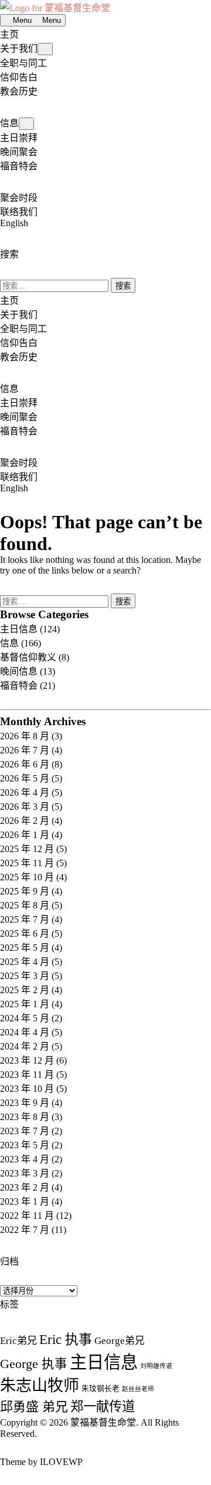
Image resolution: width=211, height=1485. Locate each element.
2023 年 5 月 (24, 1145)
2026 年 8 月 (24, 736)
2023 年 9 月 (24, 1103)
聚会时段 (19, 198)
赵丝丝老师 (138, 1389)
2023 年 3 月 (24, 1173)
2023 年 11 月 (27, 1075)
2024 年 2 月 (24, 1046)
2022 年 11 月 (27, 1216)
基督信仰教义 (28, 657)
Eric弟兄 (18, 1340)
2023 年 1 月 (24, 1201)
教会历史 (19, 91)
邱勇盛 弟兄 (34, 1406)
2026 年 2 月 (24, 821)
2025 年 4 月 (24, 962)
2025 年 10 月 (27, 877)
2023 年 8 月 (24, 1117)
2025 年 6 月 (24, 933)
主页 (9, 34)
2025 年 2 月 (24, 990)
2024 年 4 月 (24, 1032)
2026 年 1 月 (24, 835)
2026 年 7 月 (24, 750)
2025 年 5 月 (24, 948)
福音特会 (19, 166)
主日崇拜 (19, 138)
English (14, 223)
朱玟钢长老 (100, 1389)
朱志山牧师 (39, 1386)
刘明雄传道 (156, 1366)
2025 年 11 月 (27, 863)
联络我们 (19, 212)
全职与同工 (23, 63)
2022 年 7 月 (24, 1230)
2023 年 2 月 (24, 1187)
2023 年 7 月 (24, 1131)
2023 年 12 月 (27, 1060)
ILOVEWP (61, 1462)
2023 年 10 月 (27, 1089)
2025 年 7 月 (24, 919)
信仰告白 (19, 77)
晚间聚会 (19, 152)
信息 (9, 123)
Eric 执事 (65, 1339)
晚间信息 (19, 671)
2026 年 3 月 (24, 807)
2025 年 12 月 (27, 849)
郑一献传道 (102, 1406)
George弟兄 (119, 1340)
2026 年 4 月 (24, 792)
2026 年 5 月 (24, 778)
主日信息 (19, 629)
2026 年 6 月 (24, 764)
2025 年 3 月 (24, 976)
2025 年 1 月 (24, 1004)
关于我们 (19, 48)
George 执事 (33, 1364)
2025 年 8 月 (24, 905)
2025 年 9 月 (24, 891)
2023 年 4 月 (24, 1159)
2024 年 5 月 (24, 1018)
